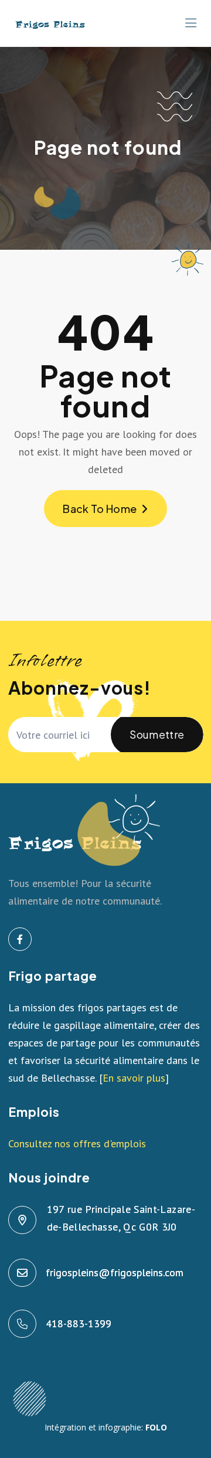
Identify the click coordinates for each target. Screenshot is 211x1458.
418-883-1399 (79, 1323)
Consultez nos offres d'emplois (77, 1143)
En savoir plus (134, 1078)
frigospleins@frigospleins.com (115, 1272)
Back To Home (100, 508)
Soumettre (157, 734)
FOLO (156, 1427)
